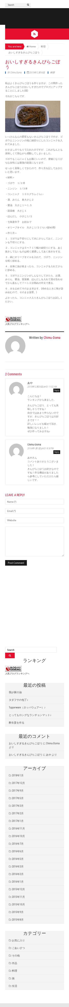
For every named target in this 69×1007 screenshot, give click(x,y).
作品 (14, 963)
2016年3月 (18, 866)
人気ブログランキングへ (17, 324)
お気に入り (18, 940)
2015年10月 (18, 904)
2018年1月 (18, 775)
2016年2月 (18, 874)
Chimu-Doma (16, 72)
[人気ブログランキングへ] (13, 318)
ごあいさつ (18, 947)
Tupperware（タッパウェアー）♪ (27, 707)
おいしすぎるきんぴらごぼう (25, 743)
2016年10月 (18, 836)
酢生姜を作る (16, 722)
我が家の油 (15, 692)
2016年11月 (18, 828)
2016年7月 (18, 843)
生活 (14, 985)
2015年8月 (18, 919)
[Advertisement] (34, 610)
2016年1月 (18, 881)
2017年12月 (18, 782)
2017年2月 (18, 813)
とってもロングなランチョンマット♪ (30, 715)
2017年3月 (18, 805)
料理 (52, 72)
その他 (16, 955)
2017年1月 (18, 820)
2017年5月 (18, 798)
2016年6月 (18, 851)
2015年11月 (18, 896)
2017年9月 (18, 790)
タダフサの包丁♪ (18, 699)
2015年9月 (18, 912)
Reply (56, 390)
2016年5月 (18, 858)
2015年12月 (18, 889)
